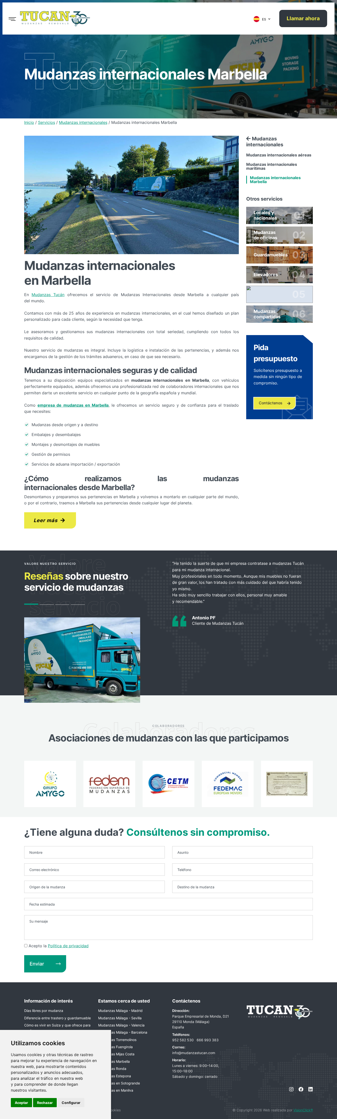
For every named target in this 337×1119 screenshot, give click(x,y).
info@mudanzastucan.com (193, 1053)
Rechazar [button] (45, 1102)
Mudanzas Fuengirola (115, 1047)
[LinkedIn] (310, 1089)
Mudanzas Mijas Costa (116, 1054)
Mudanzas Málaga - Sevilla (120, 1018)
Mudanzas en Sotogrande (119, 1083)
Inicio (29, 122)
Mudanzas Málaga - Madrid (120, 1010)
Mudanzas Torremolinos (117, 1040)
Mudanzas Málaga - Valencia (121, 1025)
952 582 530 (183, 1040)
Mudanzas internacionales (83, 122)
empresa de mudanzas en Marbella (73, 405)
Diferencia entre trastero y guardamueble (57, 1018)
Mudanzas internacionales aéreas (278, 155)
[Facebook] (301, 1089)
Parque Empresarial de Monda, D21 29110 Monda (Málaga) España (200, 1021)
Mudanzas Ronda (112, 1068)
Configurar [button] (71, 1102)
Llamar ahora (303, 18)
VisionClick (303, 1110)
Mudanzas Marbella (114, 1061)
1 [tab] (31, 604)
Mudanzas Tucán (48, 294)
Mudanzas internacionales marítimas (271, 166)
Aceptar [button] (21, 1102)
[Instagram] (291, 1089)
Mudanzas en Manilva (115, 1090)
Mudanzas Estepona (114, 1076)
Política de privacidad (68, 945)
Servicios (46, 122)
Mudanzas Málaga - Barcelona (122, 1032)
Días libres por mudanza (43, 1010)
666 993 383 (208, 1040)
